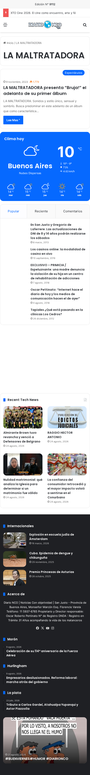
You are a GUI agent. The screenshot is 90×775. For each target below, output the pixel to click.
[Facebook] (37, 628)
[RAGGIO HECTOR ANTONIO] (67, 417)
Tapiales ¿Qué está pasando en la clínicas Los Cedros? (57, 312)
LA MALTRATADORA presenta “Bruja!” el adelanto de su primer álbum (44, 90)
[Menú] (5, 26)
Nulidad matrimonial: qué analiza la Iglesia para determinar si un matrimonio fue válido (22, 486)
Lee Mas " (13, 120)
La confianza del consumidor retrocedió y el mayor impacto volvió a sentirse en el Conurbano (67, 488)
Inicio (9, 43)
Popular (13, 211)
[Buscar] (85, 26)
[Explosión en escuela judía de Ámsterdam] (14, 540)
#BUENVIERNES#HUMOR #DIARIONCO (36, 758)
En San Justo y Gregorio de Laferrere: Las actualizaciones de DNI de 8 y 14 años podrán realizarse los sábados (58, 231)
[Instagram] (52, 628)
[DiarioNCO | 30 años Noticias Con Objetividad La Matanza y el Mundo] (45, 24)
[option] (45, 740)
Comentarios (72, 211)
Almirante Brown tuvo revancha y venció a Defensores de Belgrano (21, 437)
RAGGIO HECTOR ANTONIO (60, 435)
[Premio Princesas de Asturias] (14, 578)
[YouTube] (47, 628)
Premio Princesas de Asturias (51, 572)
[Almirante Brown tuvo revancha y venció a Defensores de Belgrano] (22, 417)
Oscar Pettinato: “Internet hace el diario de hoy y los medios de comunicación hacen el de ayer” (57, 294)
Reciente (41, 211)
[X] (42, 628)
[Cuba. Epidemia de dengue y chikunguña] (14, 559)
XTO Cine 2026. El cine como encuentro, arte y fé (43, 12)
